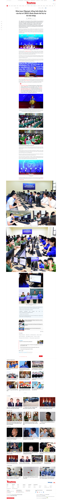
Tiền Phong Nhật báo (27, 0)
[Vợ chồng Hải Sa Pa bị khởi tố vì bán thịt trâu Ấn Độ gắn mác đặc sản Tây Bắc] (31, 416)
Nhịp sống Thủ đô (9, 488)
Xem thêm (54, 5)
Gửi (40, 356)
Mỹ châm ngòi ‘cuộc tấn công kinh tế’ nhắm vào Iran (14, 453)
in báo (42, 8)
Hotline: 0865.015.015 (20, 0)
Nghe (1, 21)
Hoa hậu (50, 5)
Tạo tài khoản (25, 352)
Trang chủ (7, 5)
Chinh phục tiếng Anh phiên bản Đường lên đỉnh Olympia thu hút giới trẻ (34, 324)
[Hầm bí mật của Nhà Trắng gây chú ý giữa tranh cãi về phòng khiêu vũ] (37, 458)
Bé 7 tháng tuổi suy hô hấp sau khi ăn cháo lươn (30, 477)
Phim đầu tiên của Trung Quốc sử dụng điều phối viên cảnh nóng (31, 438)
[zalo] (42, 492)
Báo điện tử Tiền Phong (31, 3)
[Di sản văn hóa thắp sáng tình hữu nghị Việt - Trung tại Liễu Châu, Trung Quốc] (12, 384)
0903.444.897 (28, 491)
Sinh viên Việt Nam (33, 0)
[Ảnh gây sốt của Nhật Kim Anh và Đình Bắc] (47, 432)
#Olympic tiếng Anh (22, 334)
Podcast (24, 484)
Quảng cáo (45, 0)
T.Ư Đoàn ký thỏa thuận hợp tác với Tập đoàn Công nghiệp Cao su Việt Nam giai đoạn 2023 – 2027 (31, 345)
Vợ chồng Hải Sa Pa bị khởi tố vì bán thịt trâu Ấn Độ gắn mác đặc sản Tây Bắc (30, 423)
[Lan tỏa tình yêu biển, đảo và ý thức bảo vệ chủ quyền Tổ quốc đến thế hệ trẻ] (25, 384)
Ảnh (18, 484)
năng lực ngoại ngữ (27, 80)
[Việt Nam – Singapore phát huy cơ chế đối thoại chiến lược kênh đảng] (14, 401)
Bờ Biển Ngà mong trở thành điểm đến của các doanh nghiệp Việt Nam (47, 408)
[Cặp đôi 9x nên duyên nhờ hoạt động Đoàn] (40, 342)
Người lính (34, 5)
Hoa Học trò (38, 0)
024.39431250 (9, 492)
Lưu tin (1, 25)
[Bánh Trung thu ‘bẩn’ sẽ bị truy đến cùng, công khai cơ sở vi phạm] (14, 471)
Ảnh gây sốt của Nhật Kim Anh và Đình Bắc (47, 438)
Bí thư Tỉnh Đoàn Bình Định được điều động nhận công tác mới (29, 347)
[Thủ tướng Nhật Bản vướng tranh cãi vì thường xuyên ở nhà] (49, 458)
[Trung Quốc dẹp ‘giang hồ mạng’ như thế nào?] (47, 447)
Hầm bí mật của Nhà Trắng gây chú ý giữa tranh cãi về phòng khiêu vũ (37, 463)
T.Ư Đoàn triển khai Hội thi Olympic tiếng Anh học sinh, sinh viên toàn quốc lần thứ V (33, 320)
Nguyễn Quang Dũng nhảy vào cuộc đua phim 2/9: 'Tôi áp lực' (14, 438)
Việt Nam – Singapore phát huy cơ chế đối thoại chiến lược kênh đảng (14, 408)
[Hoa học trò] (54, 482)
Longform (29, 484)
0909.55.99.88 (19, 491)
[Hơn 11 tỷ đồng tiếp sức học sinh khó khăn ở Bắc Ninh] (37, 384)
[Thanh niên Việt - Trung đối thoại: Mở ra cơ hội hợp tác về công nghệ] (37, 364)
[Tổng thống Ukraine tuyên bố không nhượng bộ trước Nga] (31, 447)
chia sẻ (39, 8)
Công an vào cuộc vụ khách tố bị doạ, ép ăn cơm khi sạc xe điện (30, 408)
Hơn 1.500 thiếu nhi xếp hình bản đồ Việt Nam (37, 379)
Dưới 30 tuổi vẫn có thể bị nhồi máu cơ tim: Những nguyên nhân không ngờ (47, 477)
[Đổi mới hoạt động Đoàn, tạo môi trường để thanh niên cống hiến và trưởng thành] (25, 364)
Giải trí (41, 5)
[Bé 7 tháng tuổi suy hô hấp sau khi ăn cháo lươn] (31, 471)
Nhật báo (13, 484)
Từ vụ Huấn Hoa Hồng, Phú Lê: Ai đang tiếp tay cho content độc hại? (24, 379)
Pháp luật (28, 5)
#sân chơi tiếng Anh (22, 336)
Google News (45, 8)
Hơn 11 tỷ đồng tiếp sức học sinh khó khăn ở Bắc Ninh (37, 389)
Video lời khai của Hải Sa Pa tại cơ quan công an (47, 423)
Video (52, 5)
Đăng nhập (20, 352)
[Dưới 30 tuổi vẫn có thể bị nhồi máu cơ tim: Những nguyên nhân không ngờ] (47, 471)
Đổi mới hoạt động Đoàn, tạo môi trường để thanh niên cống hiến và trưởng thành (24, 369)
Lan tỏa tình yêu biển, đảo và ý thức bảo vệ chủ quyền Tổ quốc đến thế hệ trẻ (24, 390)
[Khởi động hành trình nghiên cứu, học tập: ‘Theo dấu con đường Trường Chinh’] (12, 374)
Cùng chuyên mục (11, 359)
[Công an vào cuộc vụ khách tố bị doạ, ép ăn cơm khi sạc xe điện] (31, 401)
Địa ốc (17, 5)
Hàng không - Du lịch (46, 487)
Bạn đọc (40, 487)
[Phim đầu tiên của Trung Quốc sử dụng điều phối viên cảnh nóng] (31, 432)
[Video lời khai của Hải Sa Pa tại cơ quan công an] (47, 416)
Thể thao (32, 5)
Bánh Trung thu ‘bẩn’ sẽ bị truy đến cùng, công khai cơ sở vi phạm (14, 477)
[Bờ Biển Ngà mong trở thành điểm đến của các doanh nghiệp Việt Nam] (47, 401)
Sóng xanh (15, 5)
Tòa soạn (42, 0)
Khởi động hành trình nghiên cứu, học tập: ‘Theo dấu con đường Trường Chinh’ (12, 379)
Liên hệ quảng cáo (19, 490)
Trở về (1, 29)
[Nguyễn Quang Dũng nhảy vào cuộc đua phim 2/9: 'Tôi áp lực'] (14, 432)
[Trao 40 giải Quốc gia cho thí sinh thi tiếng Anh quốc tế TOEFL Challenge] (21, 329)
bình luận (44, 8)
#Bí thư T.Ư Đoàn (37, 336)
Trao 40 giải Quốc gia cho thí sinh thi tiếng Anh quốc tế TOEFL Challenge (33, 329)
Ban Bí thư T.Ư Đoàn (24, 85)
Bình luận (1, 27)
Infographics (36, 484)
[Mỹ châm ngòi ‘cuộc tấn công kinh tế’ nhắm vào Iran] (14, 447)
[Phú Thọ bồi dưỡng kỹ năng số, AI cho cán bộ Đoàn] (12, 364)
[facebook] (53, 0)
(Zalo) (21, 491)
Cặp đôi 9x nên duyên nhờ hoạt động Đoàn (25, 341)
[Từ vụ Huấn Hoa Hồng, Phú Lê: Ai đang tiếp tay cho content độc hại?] (25, 374)
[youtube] (54, 0)
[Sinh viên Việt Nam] (50, 482)
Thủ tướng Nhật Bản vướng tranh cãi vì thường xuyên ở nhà (49, 463)
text (41, 8)
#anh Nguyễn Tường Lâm (29, 336)
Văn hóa (39, 5)
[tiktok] (40, 492)
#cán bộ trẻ (27, 334)
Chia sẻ (1, 23)
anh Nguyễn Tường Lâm (28, 51)
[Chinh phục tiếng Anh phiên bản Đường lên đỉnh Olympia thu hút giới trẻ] (21, 325)
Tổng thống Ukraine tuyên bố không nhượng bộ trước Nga (30, 453)
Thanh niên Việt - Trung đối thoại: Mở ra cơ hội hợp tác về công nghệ (37, 369)
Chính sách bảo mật (49, 490)
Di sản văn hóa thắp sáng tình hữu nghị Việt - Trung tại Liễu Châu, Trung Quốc (12, 390)
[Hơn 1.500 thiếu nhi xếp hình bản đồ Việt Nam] (37, 374)
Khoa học (47, 5)
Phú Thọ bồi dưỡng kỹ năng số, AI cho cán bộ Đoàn (12, 369)
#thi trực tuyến (39, 334)
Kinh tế (12, 5)
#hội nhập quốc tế (33, 334)
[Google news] (44, 492)
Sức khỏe (20, 5)
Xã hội (9, 5)
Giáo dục (44, 5)
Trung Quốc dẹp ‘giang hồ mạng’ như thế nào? (47, 453)
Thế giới (23, 5)
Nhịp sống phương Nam (14, 488)
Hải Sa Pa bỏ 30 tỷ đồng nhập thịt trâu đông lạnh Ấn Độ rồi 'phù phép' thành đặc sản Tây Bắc (14, 423)
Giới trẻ (26, 5)
